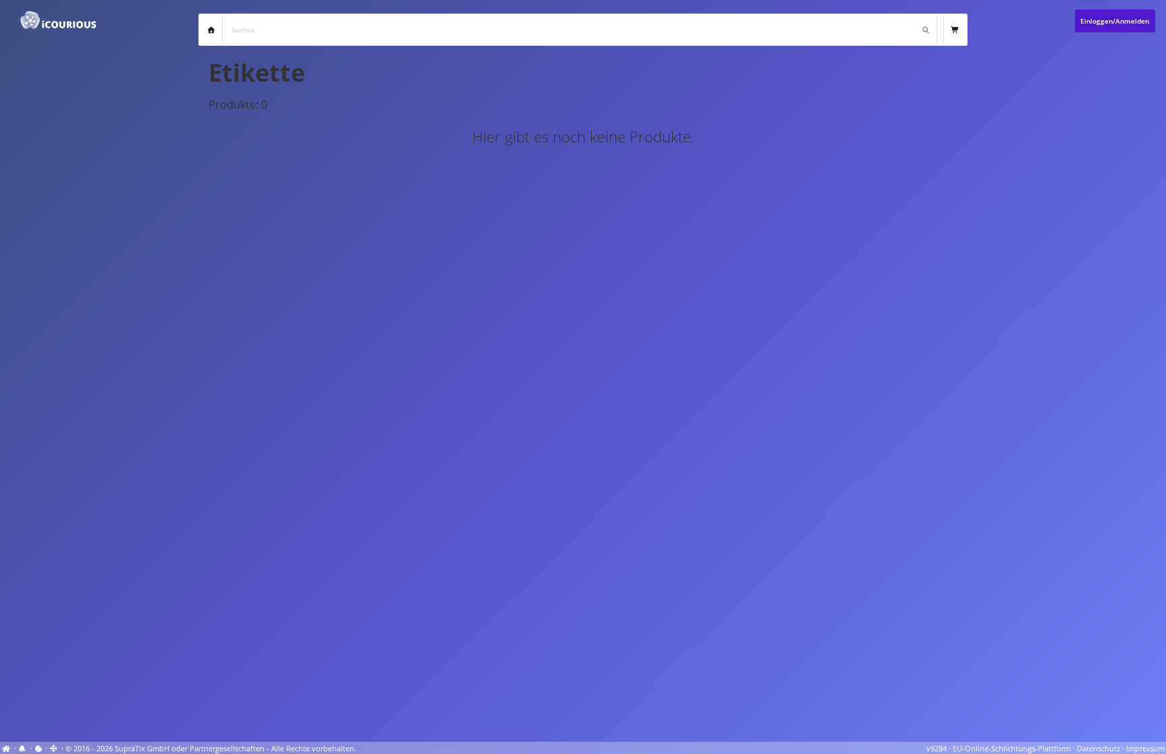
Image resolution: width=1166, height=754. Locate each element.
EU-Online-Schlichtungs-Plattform (1012, 748)
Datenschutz (1098, 748)
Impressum (1145, 748)
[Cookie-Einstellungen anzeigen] (38, 748)
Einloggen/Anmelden (1114, 21)
